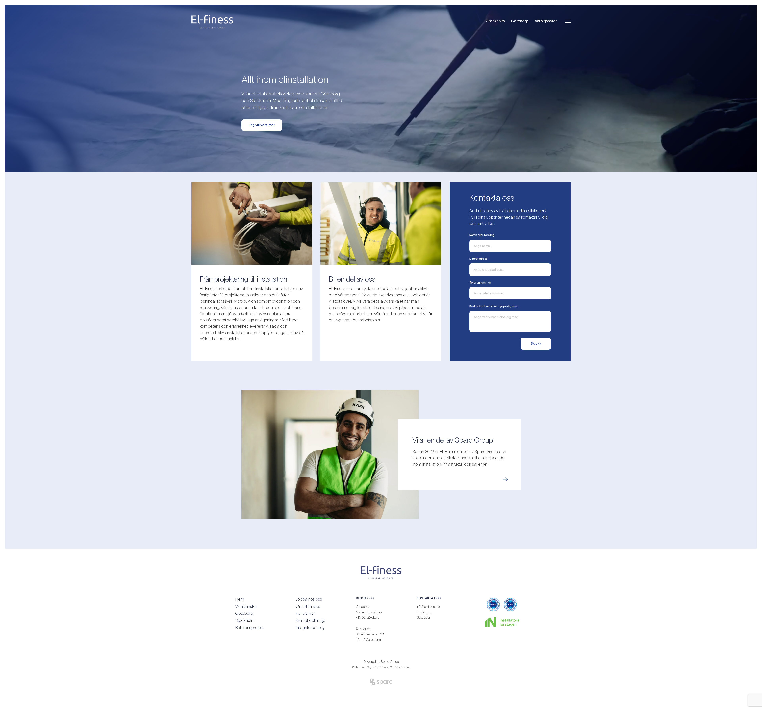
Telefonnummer (480, 282)
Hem (239, 599)
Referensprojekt (249, 627)
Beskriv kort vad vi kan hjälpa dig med (493, 306)
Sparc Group (390, 661)
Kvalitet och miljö (310, 620)
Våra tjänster (546, 21)
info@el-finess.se (428, 606)
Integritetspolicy (310, 627)
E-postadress (478, 258)
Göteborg (519, 21)
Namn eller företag (481, 235)
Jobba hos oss (309, 599)
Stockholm (495, 21)
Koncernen (306, 613)
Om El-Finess (308, 606)
